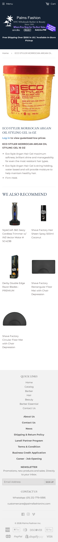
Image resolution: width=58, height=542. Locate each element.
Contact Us (29, 408)
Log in (6, 138)
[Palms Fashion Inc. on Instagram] (28, 514)
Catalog (29, 386)
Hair (29, 395)
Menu (9, 3)
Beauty (29, 399)
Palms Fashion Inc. (31, 523)
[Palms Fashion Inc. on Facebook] (23, 514)
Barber (29, 391)
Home (5, 53)
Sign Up (50, 482)
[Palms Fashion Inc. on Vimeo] (33, 514)
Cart (53, 3)
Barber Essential (29, 403)
